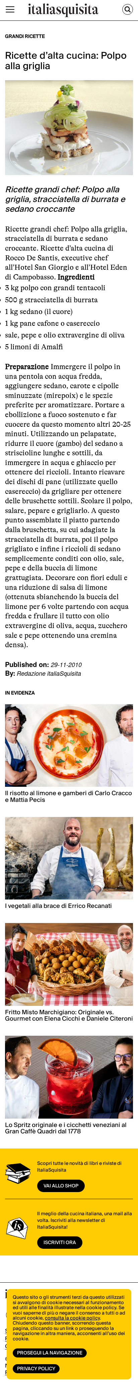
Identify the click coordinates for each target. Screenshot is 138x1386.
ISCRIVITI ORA (60, 1243)
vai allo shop (61, 1186)
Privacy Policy (36, 1369)
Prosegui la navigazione (49, 1353)
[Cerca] (127, 9)
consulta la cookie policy (72, 1318)
